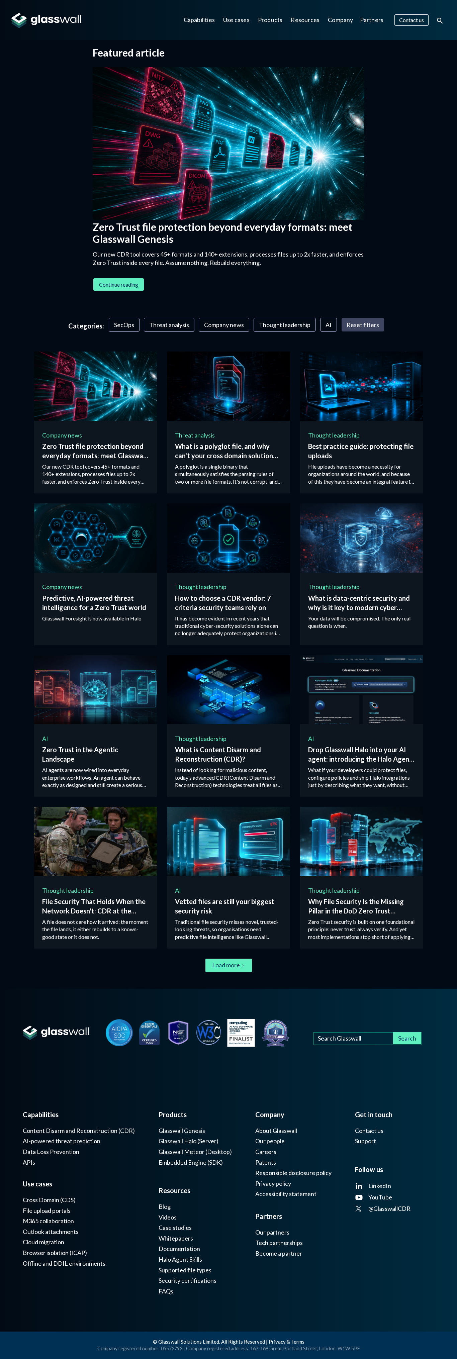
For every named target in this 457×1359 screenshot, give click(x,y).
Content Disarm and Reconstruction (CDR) (79, 1130)
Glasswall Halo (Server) (188, 1141)
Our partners (272, 1232)
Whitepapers (176, 1238)
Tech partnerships (279, 1242)
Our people (270, 1141)
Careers (265, 1151)
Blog (165, 1206)
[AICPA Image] (119, 1032)
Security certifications (187, 1280)
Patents (265, 1162)
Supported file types (185, 1270)
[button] (199, 20)
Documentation (179, 1248)
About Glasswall (276, 1130)
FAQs (166, 1291)
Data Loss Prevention (51, 1151)
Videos (168, 1217)
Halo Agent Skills (180, 1259)
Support (365, 1141)
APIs (29, 1162)
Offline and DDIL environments (64, 1263)
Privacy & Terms (286, 1342)
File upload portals (47, 1210)
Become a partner (278, 1253)
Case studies (175, 1227)
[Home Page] (55, 1032)
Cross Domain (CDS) (49, 1199)
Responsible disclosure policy (293, 1172)
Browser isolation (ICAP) (55, 1252)
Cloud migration (43, 1242)
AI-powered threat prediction (61, 1141)
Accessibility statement (285, 1193)
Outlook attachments (51, 1231)
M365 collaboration (48, 1221)
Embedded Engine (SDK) (191, 1162)
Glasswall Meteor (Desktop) (195, 1151)
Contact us (369, 1130)
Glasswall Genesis (182, 1130)
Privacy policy (273, 1183)
